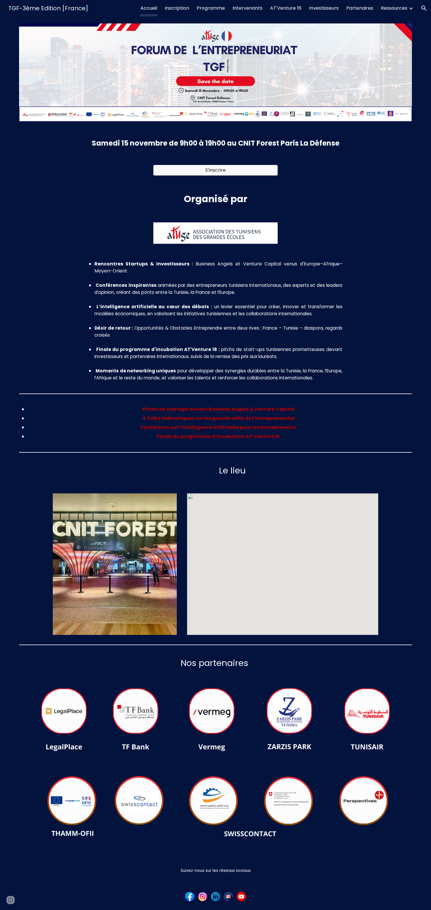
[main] (215, 143)
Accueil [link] (148, 8)
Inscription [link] (177, 8)
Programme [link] (211, 8)
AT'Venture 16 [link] (285, 8)
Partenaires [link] (359, 8)
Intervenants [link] (247, 8)
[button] (424, 8)
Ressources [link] (394, 8)
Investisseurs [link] (324, 8)
